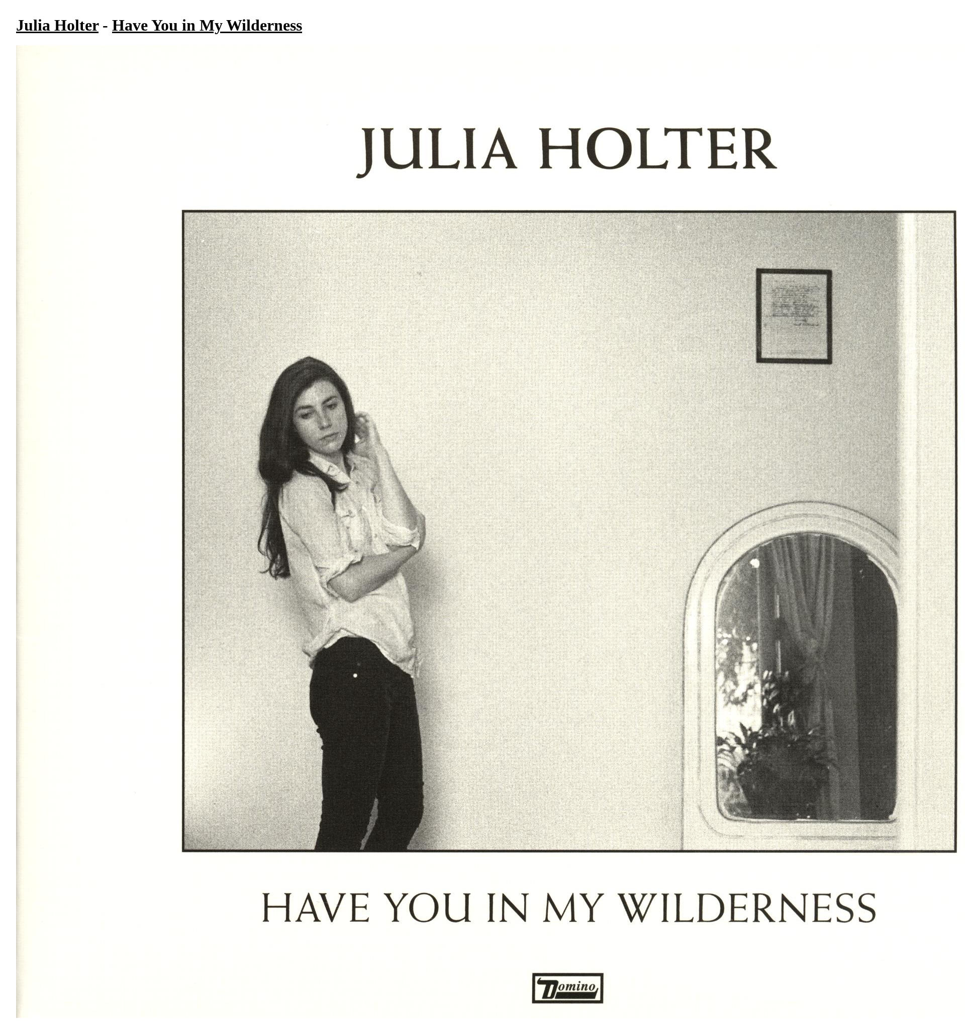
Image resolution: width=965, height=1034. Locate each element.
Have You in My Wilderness (207, 25)
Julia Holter (57, 25)
